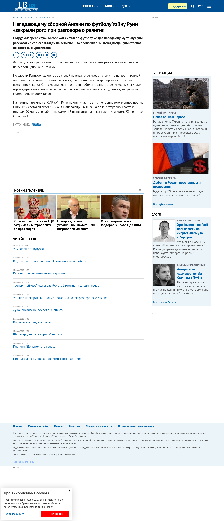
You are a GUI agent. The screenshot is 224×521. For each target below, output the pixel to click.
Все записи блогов (164, 302)
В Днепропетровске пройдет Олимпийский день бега (49, 261)
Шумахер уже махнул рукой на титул (38, 334)
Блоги (110, 6)
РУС (200, 6)
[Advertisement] (78, 158)
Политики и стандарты (99, 426)
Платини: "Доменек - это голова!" (35, 346)
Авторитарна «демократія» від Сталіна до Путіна (189, 273)
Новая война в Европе (169, 117)
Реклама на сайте (38, 426)
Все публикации (163, 204)
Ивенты (58, 426)
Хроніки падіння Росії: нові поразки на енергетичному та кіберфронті (193, 230)
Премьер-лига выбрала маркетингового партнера (47, 359)
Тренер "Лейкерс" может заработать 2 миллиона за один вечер (56, 285)
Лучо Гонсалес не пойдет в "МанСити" (38, 310)
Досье (126, 6)
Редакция (74, 426)
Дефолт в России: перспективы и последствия (176, 184)
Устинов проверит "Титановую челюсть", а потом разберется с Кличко (60, 298)
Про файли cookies (14, 513)
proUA (36, 125)
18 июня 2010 (41, 17)
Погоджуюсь (55, 514)
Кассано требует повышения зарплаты (39, 273)
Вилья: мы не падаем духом (32, 322)
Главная (17, 17)
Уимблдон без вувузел (28, 249)
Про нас (17, 426)
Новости (89, 6)
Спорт (28, 17)
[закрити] (69, 490)
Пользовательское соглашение (136, 426)
